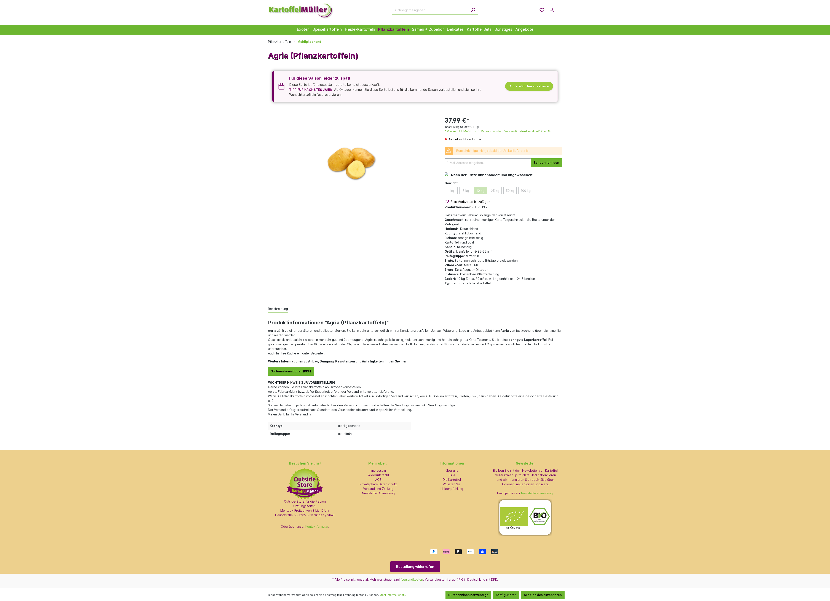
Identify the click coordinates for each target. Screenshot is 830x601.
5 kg (466, 190)
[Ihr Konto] (552, 10)
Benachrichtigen (546, 162)
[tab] (278, 309)
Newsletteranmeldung (537, 493)
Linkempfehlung (452, 488)
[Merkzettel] (542, 10)
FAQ (452, 475)
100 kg (526, 190)
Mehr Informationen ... (393, 594)
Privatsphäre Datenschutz (378, 484)
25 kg (495, 190)
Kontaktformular (316, 526)
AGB (378, 479)
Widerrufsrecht (378, 475)
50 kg (510, 190)
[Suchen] (473, 10)
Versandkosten (412, 579)
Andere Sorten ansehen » (529, 86)
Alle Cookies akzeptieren (543, 595)
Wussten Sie (452, 484)
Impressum (378, 470)
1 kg (451, 190)
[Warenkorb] (559, 8)
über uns (451, 470)
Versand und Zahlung (378, 488)
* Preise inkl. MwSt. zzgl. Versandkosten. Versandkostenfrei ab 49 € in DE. (498, 131)
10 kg (480, 190)
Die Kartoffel (452, 479)
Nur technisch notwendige (468, 595)
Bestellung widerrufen (415, 566)
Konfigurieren (506, 595)
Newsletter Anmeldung (378, 493)
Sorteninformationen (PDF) (291, 371)
